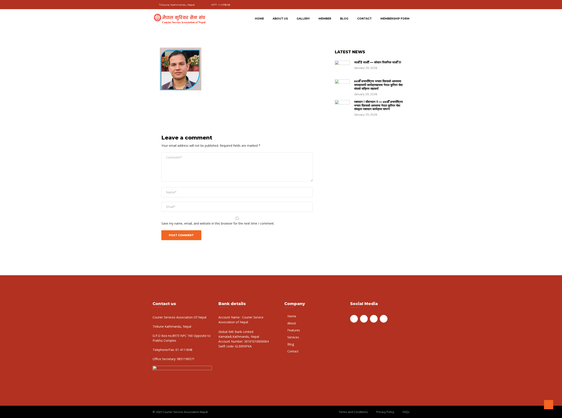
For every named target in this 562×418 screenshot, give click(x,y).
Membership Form (394, 18)
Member (325, 18)
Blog (344, 18)
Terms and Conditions (353, 412)
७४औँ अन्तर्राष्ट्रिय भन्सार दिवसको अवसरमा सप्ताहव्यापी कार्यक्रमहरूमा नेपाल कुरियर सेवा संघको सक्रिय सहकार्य (378, 85)
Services (293, 337)
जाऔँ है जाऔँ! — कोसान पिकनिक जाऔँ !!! (377, 62)
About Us (280, 18)
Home (259, 18)
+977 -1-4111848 (220, 4)
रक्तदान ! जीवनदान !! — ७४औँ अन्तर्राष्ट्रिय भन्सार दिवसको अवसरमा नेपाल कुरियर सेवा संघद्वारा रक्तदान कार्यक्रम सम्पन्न (378, 105)
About (291, 323)
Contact (364, 18)
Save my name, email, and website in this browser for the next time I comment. (217, 223)
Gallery (303, 18)
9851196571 (185, 359)
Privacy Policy (385, 412)
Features (293, 330)
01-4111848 (183, 350)
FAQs (406, 412)
